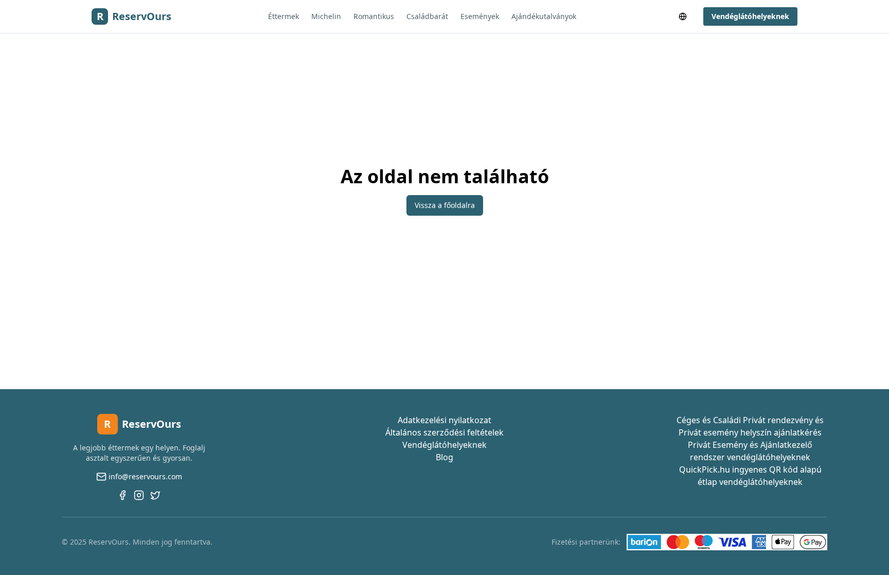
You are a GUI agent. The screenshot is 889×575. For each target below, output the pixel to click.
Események (479, 16)
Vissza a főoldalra (445, 205)
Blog (444, 457)
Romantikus (373, 16)
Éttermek (283, 16)
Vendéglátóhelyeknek (750, 16)
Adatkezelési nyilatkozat (444, 420)
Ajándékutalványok (543, 16)
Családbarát (427, 16)
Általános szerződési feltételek (444, 432)
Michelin (326, 16)
